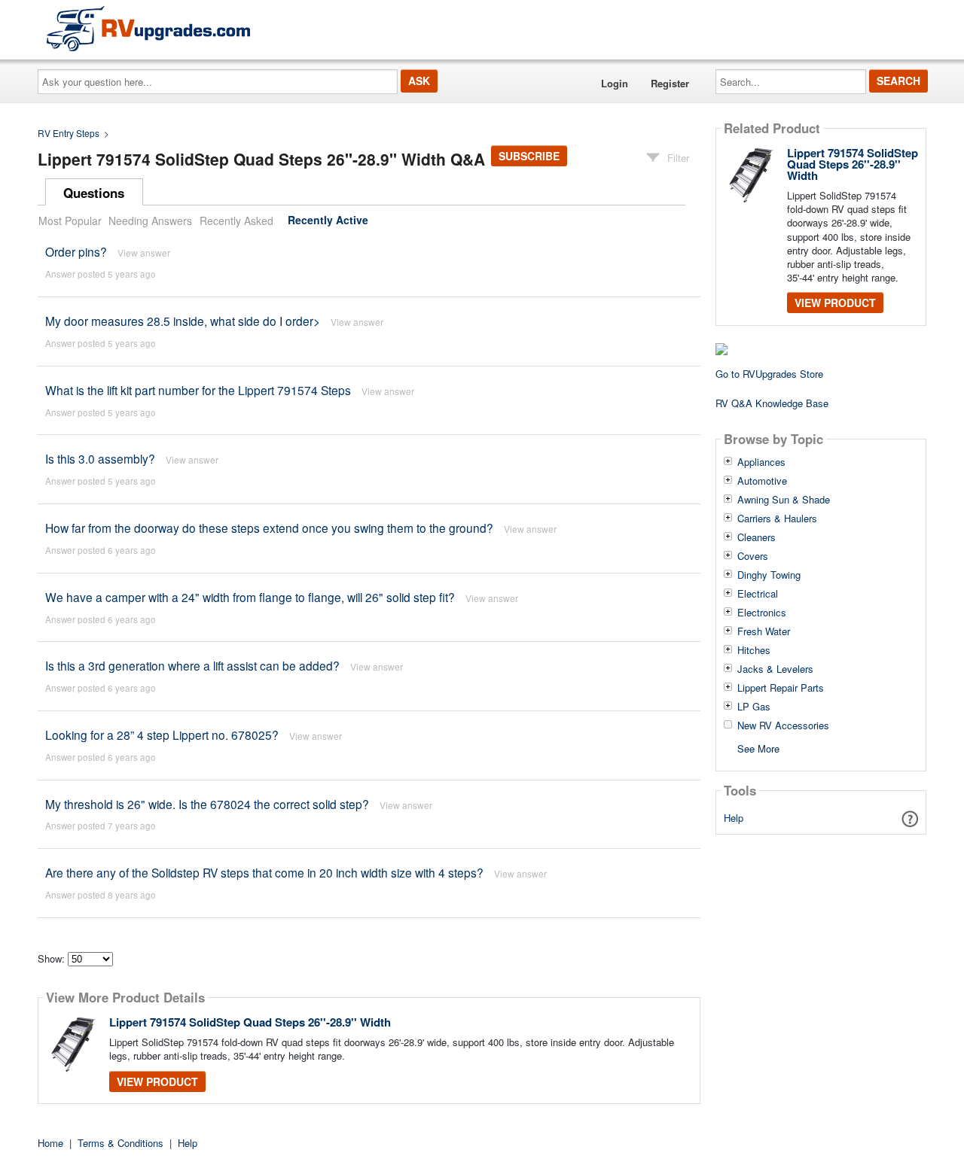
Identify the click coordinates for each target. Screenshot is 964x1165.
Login (614, 83)
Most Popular (70, 220)
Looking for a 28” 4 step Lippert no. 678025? (163, 734)
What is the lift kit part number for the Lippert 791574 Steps (198, 390)
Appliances (761, 462)
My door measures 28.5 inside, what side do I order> (182, 320)
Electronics (761, 612)
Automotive (762, 481)
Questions (93, 193)
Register (670, 83)
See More (758, 747)
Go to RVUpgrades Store (769, 374)
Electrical (757, 594)
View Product (157, 1081)
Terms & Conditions (120, 1143)
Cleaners (756, 537)
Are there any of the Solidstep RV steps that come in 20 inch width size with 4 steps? (266, 872)
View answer (143, 252)
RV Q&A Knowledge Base (771, 403)
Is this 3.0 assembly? (100, 458)
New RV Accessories (783, 725)
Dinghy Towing (769, 575)
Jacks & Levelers (775, 669)
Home (50, 1143)
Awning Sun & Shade (783, 499)
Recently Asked (236, 220)
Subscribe (529, 155)
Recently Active (328, 220)
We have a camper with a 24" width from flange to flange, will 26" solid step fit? (250, 597)
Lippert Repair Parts (780, 688)
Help (733, 818)
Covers (752, 556)
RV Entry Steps (68, 132)
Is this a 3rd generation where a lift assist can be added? (192, 665)
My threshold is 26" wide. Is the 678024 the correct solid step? (207, 803)
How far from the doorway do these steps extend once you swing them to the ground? (269, 527)
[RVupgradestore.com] (148, 28)
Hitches (753, 650)
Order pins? (76, 251)
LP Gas (753, 706)
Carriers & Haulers (777, 518)
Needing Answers (150, 220)
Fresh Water (763, 631)
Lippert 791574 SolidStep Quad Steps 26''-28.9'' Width (250, 1022)
